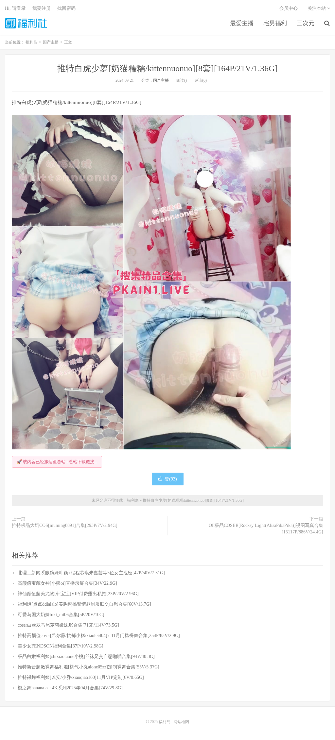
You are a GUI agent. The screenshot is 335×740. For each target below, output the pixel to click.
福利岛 (26, 23)
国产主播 (161, 80)
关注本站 (317, 8)
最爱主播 (242, 23)
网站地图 (181, 721)
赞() (171, 479)
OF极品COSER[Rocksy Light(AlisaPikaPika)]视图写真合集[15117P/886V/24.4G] (266, 528)
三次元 (305, 23)
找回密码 (66, 8)
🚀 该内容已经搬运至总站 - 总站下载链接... (57, 461)
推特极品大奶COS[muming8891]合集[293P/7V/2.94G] (64, 525)
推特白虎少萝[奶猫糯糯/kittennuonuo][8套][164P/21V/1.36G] (167, 68)
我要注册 (41, 8)
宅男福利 (275, 23)
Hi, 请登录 (15, 8)
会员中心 (288, 8)
